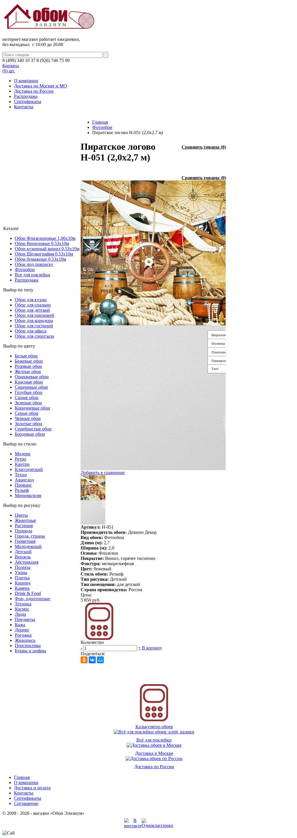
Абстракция (26, 562)
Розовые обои (28, 366)
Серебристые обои (33, 428)
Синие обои (27, 397)
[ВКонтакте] (92, 659)
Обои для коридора (34, 320)
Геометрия (25, 541)
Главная (100, 122)
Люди (20, 614)
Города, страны (30, 536)
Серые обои (26, 413)
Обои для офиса (30, 330)
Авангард (24, 479)
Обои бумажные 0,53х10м (40, 259)
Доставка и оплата (32, 787)
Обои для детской (32, 310)
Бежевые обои (29, 361)
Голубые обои (28, 392)
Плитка (22, 577)
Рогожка (23, 635)
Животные (25, 520)
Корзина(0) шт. (10, 68)
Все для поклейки (32, 274)
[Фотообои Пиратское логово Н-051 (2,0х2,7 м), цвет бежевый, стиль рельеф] (153, 323)
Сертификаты (27, 101)
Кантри (22, 464)
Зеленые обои (28, 402)
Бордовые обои (30, 434)
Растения (24, 525)
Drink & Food (28, 593)
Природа (23, 530)
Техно (21, 474)
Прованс (23, 485)
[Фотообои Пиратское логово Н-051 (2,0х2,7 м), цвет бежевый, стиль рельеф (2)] (153, 468)
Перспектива (28, 645)
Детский (23, 551)
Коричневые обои (32, 408)
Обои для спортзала (34, 336)
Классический (29, 469)
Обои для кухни (31, 299)
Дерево (22, 629)
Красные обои (29, 381)
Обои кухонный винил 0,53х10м (47, 248)
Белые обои (26, 355)
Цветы (21, 515)
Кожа (20, 624)
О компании (26, 80)
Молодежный (28, 546)
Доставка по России (34, 91)
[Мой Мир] (100, 659)
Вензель (23, 556)
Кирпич (22, 582)
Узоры (21, 572)
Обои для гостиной (34, 325)
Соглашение (26, 803)
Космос (22, 609)
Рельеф (22, 490)
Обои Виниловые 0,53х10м (42, 243)
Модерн (22, 453)
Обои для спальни (33, 304)
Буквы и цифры (30, 650)
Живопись (25, 640)
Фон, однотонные (32, 598)
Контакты (23, 106)
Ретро (20, 459)
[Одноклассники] (84, 659)
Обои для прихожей (34, 315)
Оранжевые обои (32, 376)
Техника (23, 603)
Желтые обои (28, 371)
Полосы (22, 567)
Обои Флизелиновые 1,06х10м (45, 238)
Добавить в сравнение (103, 472)
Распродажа (25, 96)
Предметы (25, 619)
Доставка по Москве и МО (40, 85)
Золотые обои (28, 423)
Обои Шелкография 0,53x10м (44, 253)
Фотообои (25, 269)
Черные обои (28, 418)
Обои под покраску (34, 264)
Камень (22, 588)
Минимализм (28, 495)
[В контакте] (133, 825)
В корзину (152, 647)
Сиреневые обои (31, 387)
